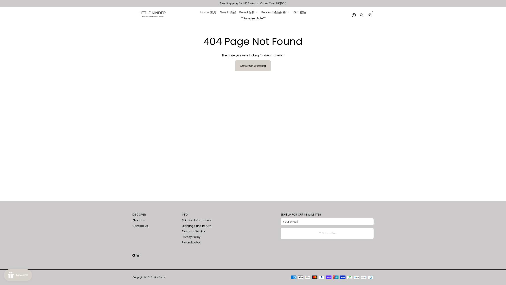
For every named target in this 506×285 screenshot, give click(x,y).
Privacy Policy (191, 237)
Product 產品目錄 (275, 12)
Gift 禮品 (300, 12)
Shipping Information (196, 220)
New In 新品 (228, 12)
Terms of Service (193, 231)
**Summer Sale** (253, 18)
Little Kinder (159, 277)
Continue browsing (253, 66)
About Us (138, 220)
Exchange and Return (196, 226)
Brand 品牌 (248, 12)
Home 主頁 (208, 12)
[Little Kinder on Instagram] (138, 255)
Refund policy (191, 242)
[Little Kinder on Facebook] (133, 255)
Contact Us (140, 226)
